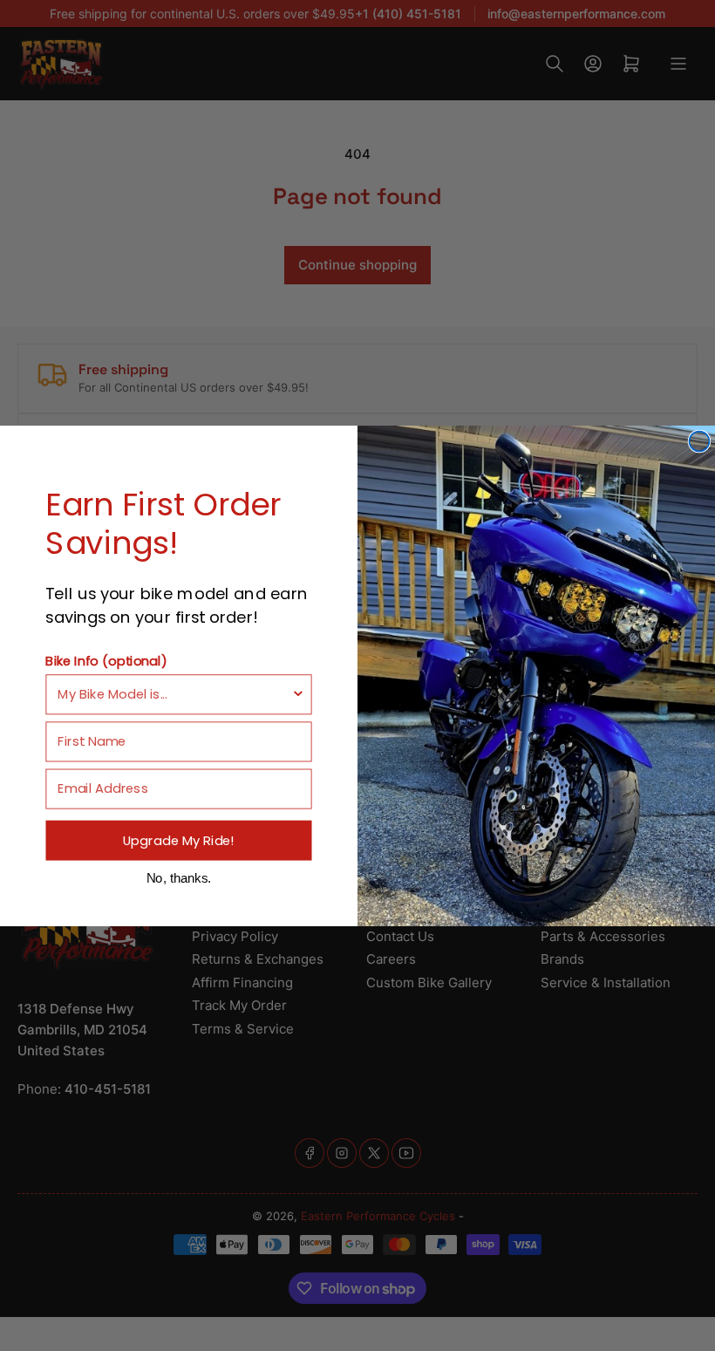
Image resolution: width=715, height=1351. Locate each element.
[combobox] (174, 693)
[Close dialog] (699, 441)
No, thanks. (179, 877)
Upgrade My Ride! (179, 839)
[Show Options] (298, 693)
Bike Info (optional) (106, 660)
